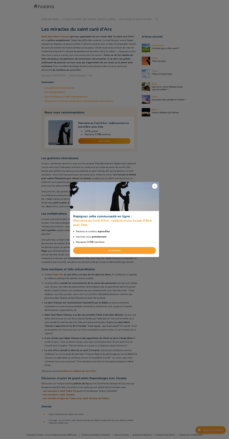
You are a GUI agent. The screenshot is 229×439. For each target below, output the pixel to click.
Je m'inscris (115, 250)
